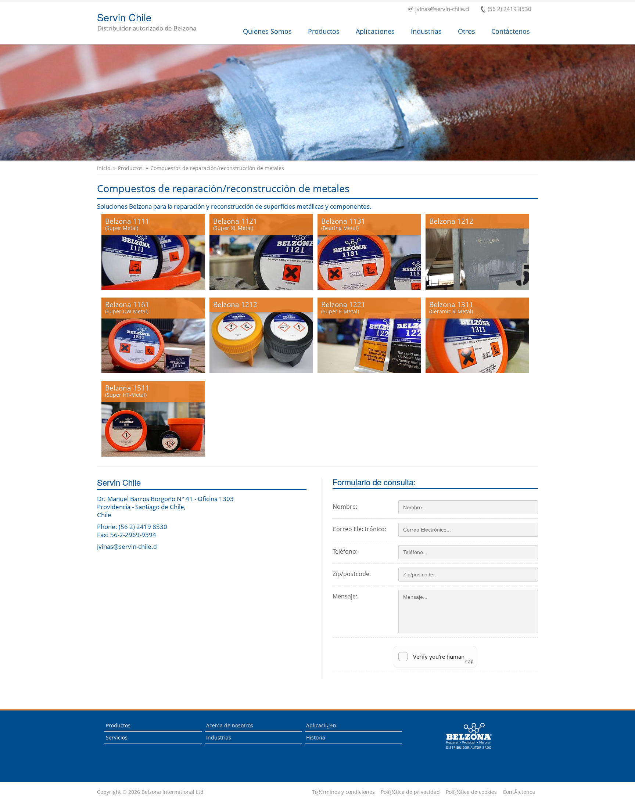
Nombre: (345, 507)
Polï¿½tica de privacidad (410, 792)
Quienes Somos (267, 31)
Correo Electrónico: (359, 529)
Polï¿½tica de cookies (471, 792)
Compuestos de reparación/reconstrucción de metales (217, 168)
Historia (315, 737)
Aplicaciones (375, 31)
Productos (324, 31)
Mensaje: (345, 596)
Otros (466, 31)
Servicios (117, 737)
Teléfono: (345, 551)
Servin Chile (146, 22)
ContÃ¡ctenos (519, 792)
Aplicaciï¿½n (321, 725)
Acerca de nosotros (229, 725)
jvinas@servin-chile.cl (442, 9)
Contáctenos (510, 31)
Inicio (103, 168)
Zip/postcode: (352, 574)
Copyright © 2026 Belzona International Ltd (150, 792)
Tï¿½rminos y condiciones (343, 792)
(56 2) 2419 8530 (509, 9)
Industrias (426, 31)
